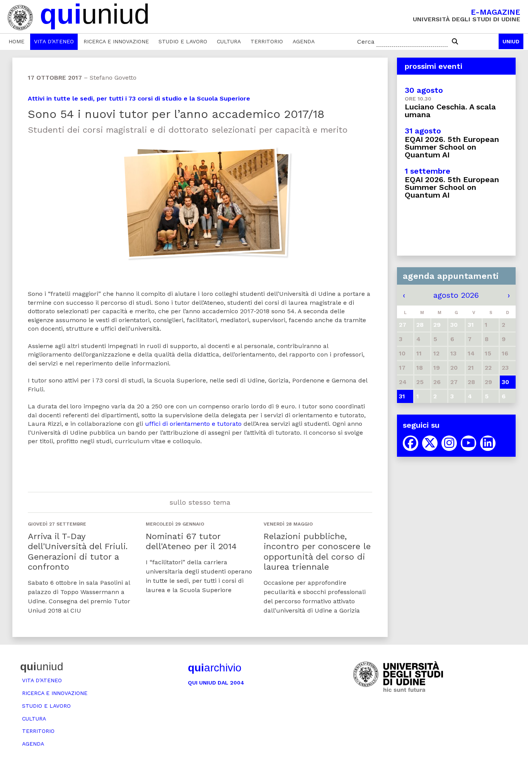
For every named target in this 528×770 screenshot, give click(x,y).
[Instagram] (449, 443)
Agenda (304, 41)
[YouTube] (468, 443)
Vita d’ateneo (54, 41)
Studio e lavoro (182, 41)
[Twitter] (430, 443)
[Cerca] (455, 42)
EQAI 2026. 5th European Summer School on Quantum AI (452, 147)
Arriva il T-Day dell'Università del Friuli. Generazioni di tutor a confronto (78, 551)
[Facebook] (410, 443)
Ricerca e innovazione (116, 41)
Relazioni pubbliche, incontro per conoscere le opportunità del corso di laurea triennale (317, 551)
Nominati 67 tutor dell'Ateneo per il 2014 (191, 541)
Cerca (366, 41)
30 (505, 382)
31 (402, 396)
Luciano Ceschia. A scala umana (450, 110)
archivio (215, 668)
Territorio (266, 41)
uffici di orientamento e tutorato (193, 423)
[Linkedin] (488, 443)
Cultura (229, 41)
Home (16, 41)
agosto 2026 (456, 295)
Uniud (510, 41)
